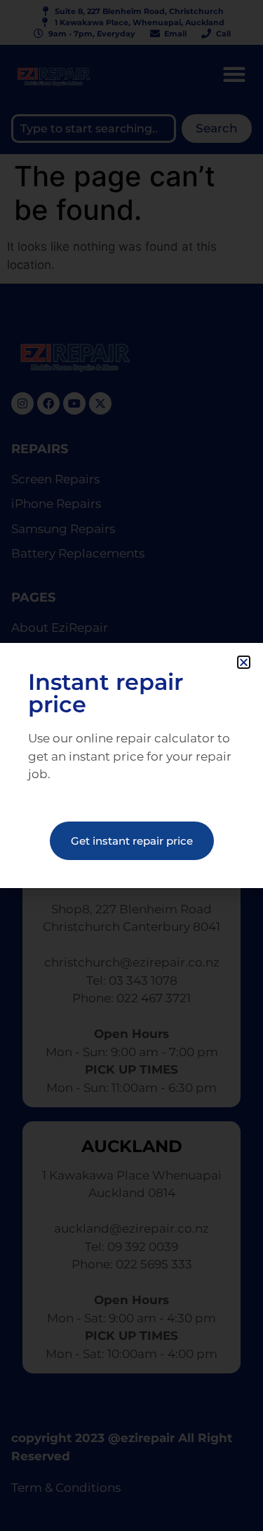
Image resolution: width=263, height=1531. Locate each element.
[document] (131, 765)
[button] (243, 662)
